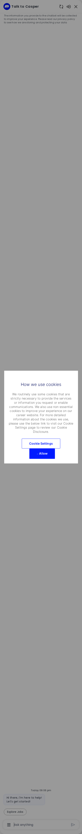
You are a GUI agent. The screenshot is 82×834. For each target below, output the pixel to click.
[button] (41, 443)
